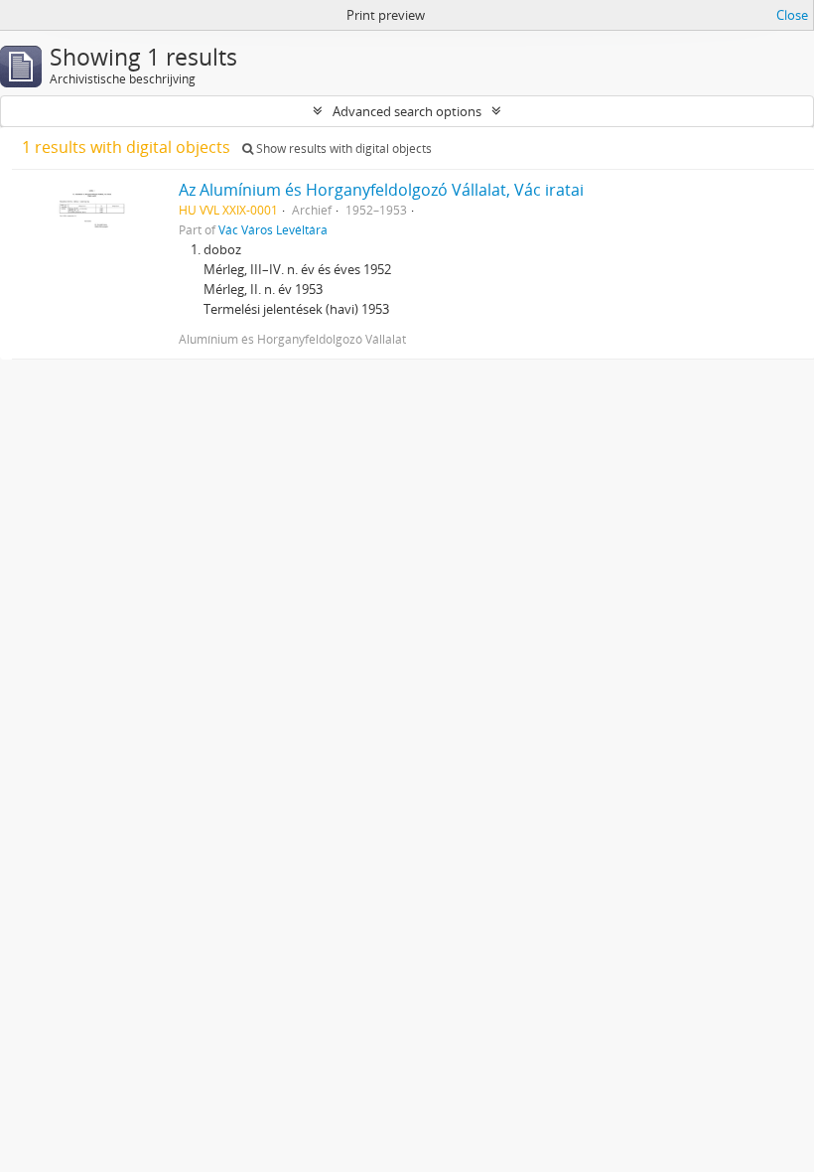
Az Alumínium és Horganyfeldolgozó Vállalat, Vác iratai (381, 190)
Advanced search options (407, 111)
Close (792, 15)
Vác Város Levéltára (273, 229)
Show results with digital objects (342, 148)
